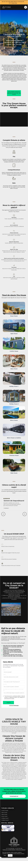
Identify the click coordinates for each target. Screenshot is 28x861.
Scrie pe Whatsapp (14, 705)
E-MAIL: (4, 674)
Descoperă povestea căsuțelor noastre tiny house (14, 93)
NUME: (4, 669)
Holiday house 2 (5, 820)
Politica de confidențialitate (9, 849)
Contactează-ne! (14, 796)
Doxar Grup (14, 3)
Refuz (5, 855)
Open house (4, 812)
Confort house (4, 810)
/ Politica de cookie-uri (20, 849)
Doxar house (4, 816)
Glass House (4, 814)
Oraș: (4, 679)
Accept (10, 855)
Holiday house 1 (5, 818)
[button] (25, 7)
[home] (6, 7)
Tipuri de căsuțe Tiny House (14, 295)
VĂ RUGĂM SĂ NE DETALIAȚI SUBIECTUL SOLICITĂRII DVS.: (13, 690)
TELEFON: (5, 684)
